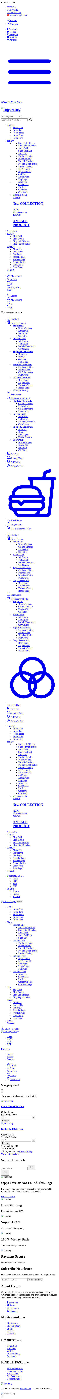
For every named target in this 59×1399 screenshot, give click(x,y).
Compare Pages (25, 982)
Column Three (19, 956)
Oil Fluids (15, 462)
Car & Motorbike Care (20, 528)
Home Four (18, 135)
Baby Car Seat (17, 466)
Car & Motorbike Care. (12, 1106)
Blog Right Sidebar (21, 244)
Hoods (21, 356)
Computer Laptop (15, 1371)
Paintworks (23, 375)
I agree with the (18, 1151)
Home (10, 125)
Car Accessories (14, 1376)
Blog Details (18, 238)
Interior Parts (18, 554)
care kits (22, 359)
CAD (15, 878)
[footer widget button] (17, 1287)
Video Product (24, 158)
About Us (22, 182)
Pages (10, 246)
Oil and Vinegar (25, 547)
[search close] (5, 1172)
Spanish (16, 896)
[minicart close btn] (2, 1090)
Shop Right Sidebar (27, 145)
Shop (9, 140)
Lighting (14, 319)
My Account (24, 169)
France (16, 891)
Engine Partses (25, 437)
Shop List (22, 153)
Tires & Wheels (25, 385)
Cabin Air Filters (25, 367)
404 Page (22, 174)
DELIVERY (12, 10)
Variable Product (25, 161)
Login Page (23, 176)
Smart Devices (17, 323)
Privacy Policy (19, 262)
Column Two (19, 940)
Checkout (22, 192)
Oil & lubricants (25, 372)
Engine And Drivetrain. (12, 1129)
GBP (15, 886)
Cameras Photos (14, 1379)
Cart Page (17, 254)
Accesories (12, 231)
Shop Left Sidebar (26, 143)
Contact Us (23, 184)
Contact (10, 270)
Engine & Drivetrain (22, 567)
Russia (16, 894)
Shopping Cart (13, 1326)
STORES (11, 7)
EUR (15, 883)
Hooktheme (25, 1388)
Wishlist (13, 20)
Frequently (12, 1356)
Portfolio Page (19, 257)
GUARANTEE (14, 12)
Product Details (25, 156)
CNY (15, 881)
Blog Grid (17, 236)
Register (10, 1331)
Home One (18, 127)
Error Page (17, 267)
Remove (5, 1121)
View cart (5, 1154)
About (10, 1020)
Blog (9, 233)
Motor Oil (22, 333)
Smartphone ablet (15, 1368)
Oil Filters (22, 336)
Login (9, 1328)
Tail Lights (23, 343)
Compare (14, 24)
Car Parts (14, 454)
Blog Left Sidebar (21, 241)
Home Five (18, 138)
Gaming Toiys (16, 458)
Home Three (18, 132)
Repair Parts (23, 388)
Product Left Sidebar (27, 164)
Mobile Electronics (26, 346)
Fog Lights (23, 362)
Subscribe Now (35, 1280)
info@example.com (18, 15)
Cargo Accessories (21, 580)
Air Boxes (23, 341)
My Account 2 (24, 171)
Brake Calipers (25, 328)
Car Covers (23, 349)
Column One (18, 925)
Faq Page (22, 179)
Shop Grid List (25, 151)
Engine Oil (23, 331)
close (19, 902)
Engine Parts (24, 382)
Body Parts (23, 380)
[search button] (30, 119)
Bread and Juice (25, 575)
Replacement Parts (19, 398)
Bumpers (22, 354)
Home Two (18, 130)
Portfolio (22, 187)
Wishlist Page (19, 259)
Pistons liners (24, 369)
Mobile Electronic (26, 562)
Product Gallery (25, 166)
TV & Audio (12, 1373)
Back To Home (8, 1196)
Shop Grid (23, 148)
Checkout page (25, 984)
